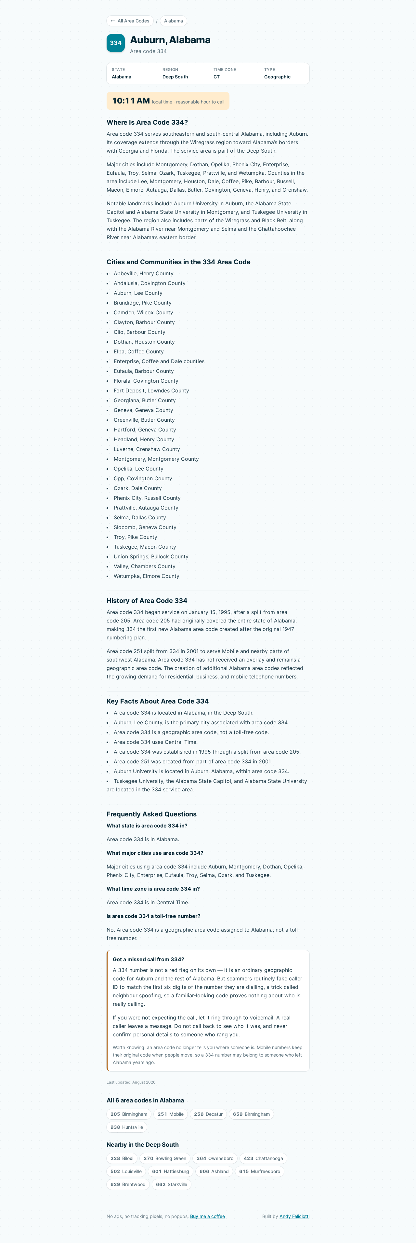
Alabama (173, 20)
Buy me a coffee (207, 1216)
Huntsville (126, 1127)
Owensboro (215, 1158)
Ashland (214, 1171)
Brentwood (128, 1184)
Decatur (208, 1114)
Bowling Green (165, 1158)
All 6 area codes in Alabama (145, 1100)
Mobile (171, 1114)
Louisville (126, 1171)
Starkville (171, 1184)
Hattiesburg (170, 1171)
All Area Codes (134, 20)
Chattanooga (263, 1158)
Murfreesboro (259, 1171)
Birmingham (128, 1114)
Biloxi (121, 1158)
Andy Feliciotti (294, 1216)
